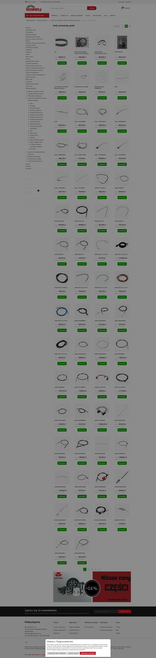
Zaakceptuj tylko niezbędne (57, 653)
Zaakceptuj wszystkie (88, 653)
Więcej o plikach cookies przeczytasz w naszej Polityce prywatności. (66, 649)
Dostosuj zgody (73, 653)
